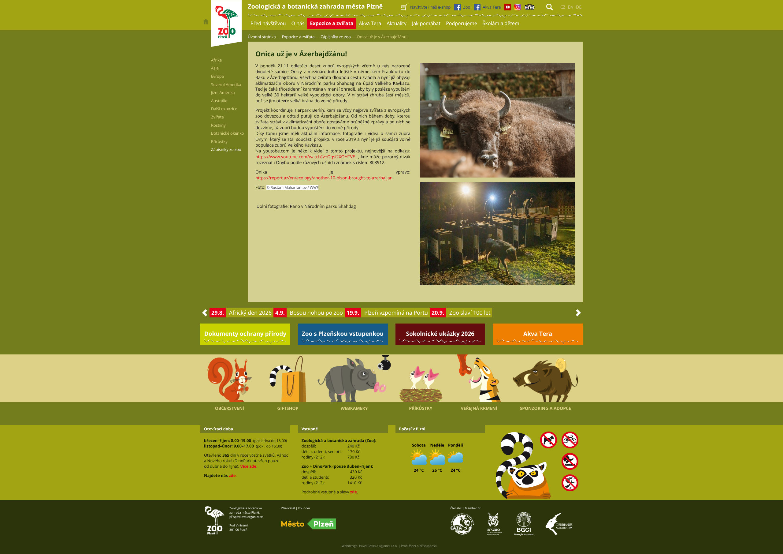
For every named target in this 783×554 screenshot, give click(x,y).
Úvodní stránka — (264, 36)
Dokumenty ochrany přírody (245, 334)
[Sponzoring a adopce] (545, 378)
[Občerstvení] (229, 378)
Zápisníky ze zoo (336, 36)
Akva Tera (537, 334)
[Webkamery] (354, 378)
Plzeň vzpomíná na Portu (396, 312)
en (570, 7)
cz (563, 7)
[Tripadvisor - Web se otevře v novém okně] (529, 8)
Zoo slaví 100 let (470, 312)
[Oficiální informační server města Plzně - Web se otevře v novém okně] (308, 524)
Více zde (248, 466)
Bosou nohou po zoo (316, 312)
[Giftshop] (288, 378)
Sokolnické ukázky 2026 (440, 334)
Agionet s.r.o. (388, 546)
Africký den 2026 (250, 312)
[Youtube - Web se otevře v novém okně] (507, 8)
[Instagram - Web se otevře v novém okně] (517, 8)
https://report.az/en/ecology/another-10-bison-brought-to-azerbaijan (323, 178)
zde (232, 475)
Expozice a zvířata (298, 36)
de (578, 7)
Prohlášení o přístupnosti (419, 546)
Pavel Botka (367, 546)
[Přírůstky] (421, 378)
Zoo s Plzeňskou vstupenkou (343, 334)
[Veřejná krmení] (479, 378)
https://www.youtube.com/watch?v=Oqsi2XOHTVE (305, 157)
